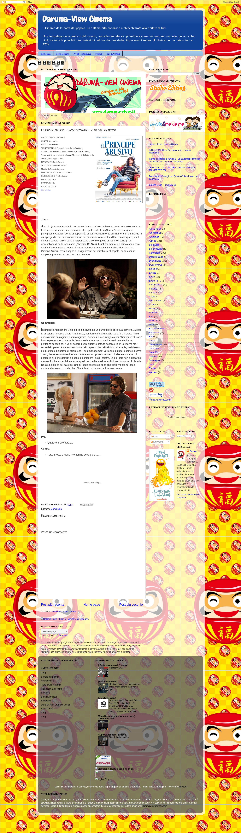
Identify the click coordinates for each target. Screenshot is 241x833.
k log (43, 672)
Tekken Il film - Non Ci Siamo (163, 144)
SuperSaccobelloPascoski (112, 734)
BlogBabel (46, 700)
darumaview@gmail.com (154, 806)
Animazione (155, 229)
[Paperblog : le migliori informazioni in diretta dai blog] (156, 396)
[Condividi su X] (86, 504)
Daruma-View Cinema (77, 19)
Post (155, 436)
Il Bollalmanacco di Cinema (112, 665)
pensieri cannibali (107, 681)
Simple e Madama (50, 676)
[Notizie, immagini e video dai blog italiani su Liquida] (104, 776)
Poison (193, 451)
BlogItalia (45, 692)
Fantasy (153, 288)
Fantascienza (155, 284)
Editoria (153, 268)
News (152, 324)
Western (153, 372)
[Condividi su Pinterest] (92, 504)
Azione (152, 240)
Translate (63, 635)
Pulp (151, 336)
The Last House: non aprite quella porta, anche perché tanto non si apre (124, 687)
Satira (152, 340)
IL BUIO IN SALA (107, 698)
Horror (152, 308)
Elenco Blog (47, 708)
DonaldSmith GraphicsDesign (56, 704)
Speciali (98, 53)
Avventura (154, 237)
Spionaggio (155, 360)
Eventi (152, 276)
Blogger (183, 786)
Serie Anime (155, 348)
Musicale (153, 320)
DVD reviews (155, 265)
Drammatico (155, 260)
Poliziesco (154, 332)
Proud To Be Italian (82, 53)
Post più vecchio (131, 604)
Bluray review (156, 248)
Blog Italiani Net (49, 696)
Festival (153, 292)
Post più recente (52, 604)
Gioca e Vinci (155, 300)
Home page (91, 604)
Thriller (152, 368)
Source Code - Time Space (162, 185)
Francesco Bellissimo (51, 688)
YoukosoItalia (47, 680)
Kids (151, 316)
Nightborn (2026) (116, 668)
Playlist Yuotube (157, 328)
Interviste (153, 312)
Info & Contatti (113, 53)
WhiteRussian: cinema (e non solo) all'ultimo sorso (116, 717)
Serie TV (153, 352)
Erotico (152, 272)
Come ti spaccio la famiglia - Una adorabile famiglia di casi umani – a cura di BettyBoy (174, 160)
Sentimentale (155, 344)
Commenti (158, 442)
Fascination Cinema (51, 684)
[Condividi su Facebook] (89, 504)
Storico (152, 364)
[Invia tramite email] (81, 504)
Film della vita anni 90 (119, 737)
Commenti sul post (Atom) (63, 611)
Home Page (46, 53)
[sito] (156, 386)
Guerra (152, 304)
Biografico (154, 245)
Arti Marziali (155, 233)
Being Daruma (62, 53)
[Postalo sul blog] (84, 504)
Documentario (156, 257)
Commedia (56, 509)
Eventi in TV (155, 280)
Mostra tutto (141, 750)
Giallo (152, 296)
